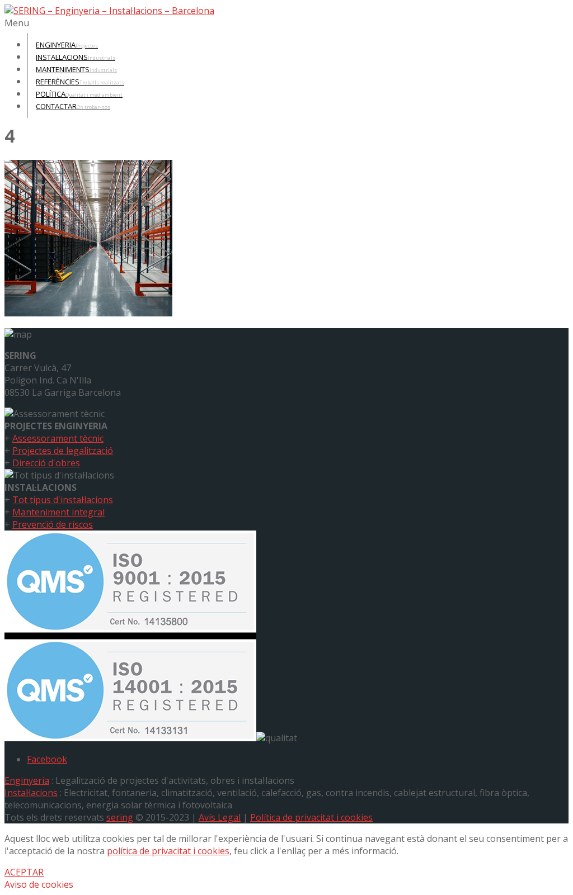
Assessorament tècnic (58, 438)
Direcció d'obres (46, 463)
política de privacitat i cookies (168, 851)
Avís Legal (220, 817)
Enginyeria (26, 780)
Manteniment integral (58, 512)
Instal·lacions (31, 793)
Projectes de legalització (62, 450)
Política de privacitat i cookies (311, 817)
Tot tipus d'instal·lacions (62, 500)
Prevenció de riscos (52, 524)
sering (119, 817)
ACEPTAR (24, 872)
